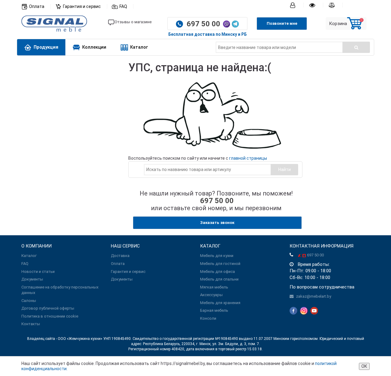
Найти (284, 169)
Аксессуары (211, 294)
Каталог (139, 47)
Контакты (30, 324)
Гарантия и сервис (82, 6)
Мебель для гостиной (220, 263)
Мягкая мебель (214, 287)
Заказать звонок (217, 222)
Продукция (46, 47)
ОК (364, 366)
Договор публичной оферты (47, 308)
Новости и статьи (38, 271)
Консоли (208, 318)
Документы (32, 279)
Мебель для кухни (216, 255)
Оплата (36, 6)
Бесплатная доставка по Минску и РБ (207, 34)
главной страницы (248, 158)
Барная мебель (214, 310)
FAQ (123, 6)
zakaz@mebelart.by (313, 296)
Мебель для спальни (219, 279)
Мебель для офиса (217, 271)
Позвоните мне (282, 23)
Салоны (28, 300)
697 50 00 (204, 24)
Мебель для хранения (220, 302)
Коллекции (94, 47)
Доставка (120, 255)
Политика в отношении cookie (49, 316)
